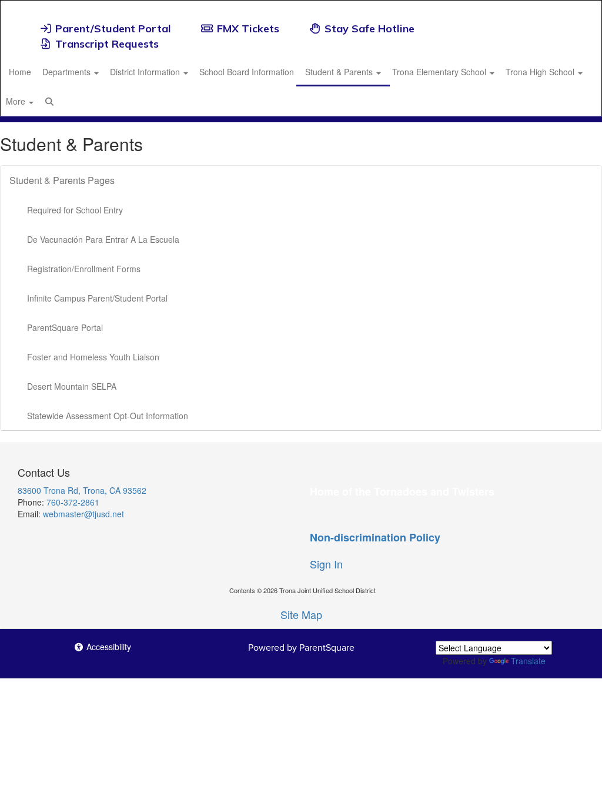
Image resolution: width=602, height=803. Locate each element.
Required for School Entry (75, 210)
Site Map (301, 614)
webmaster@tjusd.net (83, 514)
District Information (146, 72)
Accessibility (107, 647)
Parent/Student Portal (113, 28)
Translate (528, 661)
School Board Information (246, 72)
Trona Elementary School (440, 72)
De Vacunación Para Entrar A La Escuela (103, 239)
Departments (67, 72)
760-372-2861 (72, 502)
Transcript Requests (107, 44)
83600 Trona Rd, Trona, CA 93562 (82, 490)
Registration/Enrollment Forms (84, 269)
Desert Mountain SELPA (71, 386)
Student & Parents (340, 72)
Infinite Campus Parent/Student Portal (97, 298)
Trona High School (541, 72)
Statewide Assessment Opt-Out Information (107, 415)
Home (20, 72)
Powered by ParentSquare (301, 647)
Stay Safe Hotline (369, 28)
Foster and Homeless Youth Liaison (93, 357)
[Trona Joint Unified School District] (301, 8)
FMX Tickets (248, 28)
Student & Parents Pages (62, 180)
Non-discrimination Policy (375, 537)
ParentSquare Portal (65, 327)
